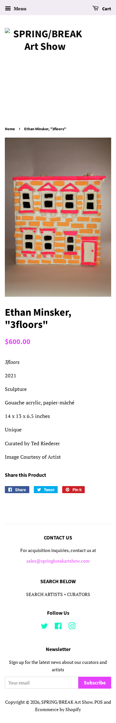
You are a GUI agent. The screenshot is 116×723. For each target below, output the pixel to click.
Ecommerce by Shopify (58, 709)
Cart (106, 9)
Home (10, 129)
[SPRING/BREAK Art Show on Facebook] (58, 627)
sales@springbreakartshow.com (58, 561)
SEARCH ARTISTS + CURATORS (58, 594)
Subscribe (95, 682)
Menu (19, 8)
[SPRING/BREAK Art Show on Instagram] (71, 627)
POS (98, 702)
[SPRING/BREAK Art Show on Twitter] (44, 627)
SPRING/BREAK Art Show (66, 702)
